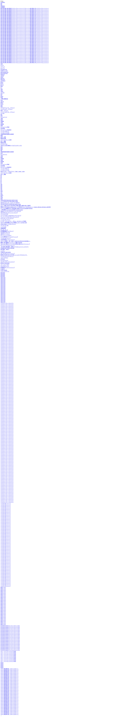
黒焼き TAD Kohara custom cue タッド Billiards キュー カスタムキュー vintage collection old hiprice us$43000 (26, 207)
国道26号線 (3, 138)
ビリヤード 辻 (4, 144)
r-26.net (2, 75)
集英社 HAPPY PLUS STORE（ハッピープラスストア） (14, 254)
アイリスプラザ (4, 214)
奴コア (2, 85)
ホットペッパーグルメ (6, 235)
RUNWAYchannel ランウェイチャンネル (10, 625)
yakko (2, 91)
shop (2, 105)
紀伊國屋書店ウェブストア (7, 231)
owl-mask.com (4, 69)
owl (1, 95)
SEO (2, 115)
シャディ (3, 250)
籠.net (2, 82)
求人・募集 (3, 141)
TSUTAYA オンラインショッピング (9, 212)
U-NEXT (3, 268)
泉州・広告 (3, 137)
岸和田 (2, 121)
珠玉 (2, 86)
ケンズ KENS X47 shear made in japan (9, 201)
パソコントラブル (5, 132)
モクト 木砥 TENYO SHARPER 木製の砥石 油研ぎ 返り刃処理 (15, 205)
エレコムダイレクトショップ (8, 253)
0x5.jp (2, 104)
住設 (2, 63)
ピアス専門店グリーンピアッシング (9, 236)
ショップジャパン (5, 271)
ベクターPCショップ (6, 238)
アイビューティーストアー (7, 303)
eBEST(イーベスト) (5, 234)
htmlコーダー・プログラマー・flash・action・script (13, 171)
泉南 (2, 125)
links (2, 146)
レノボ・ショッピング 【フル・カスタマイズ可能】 (14, 221)
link (1, 3)
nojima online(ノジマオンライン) (8, 224)
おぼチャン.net (4, 70)
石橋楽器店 (3, 228)
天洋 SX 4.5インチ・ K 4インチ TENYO (10, 202)
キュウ (2, 65)
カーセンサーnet (4, 225)
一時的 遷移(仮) (4, 98)
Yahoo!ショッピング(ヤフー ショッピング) (11, 211)
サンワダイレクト (5, 266)
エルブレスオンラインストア (8, 261)
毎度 (2, 135)
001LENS (3, 272)
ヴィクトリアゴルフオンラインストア (10, 217)
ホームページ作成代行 (6, 129)
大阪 (2, 118)
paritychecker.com (4, 72)
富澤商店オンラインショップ (8, 267)
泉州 (2, 120)
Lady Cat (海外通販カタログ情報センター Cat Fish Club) (14, 222)
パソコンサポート (5, 131)
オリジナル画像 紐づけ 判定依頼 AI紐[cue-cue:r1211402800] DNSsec (17, 208)
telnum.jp (3, 74)
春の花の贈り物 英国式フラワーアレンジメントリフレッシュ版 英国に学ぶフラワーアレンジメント (25, 8)
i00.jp (2, 102)
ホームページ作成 (5, 127)
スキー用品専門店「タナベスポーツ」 (10, 668)
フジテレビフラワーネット (7, 256)
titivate (2, 662)
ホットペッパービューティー (8, 245)
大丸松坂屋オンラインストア (8, 239)
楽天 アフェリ (4, 110)
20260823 (3, 2)
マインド (3, 66)
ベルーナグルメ (4, 257)
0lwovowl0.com (4, 73)
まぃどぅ (3, 68)
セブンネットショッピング (7, 218)
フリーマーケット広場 (6, 139)
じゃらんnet (3, 226)
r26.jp (2, 77)
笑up (2, 100)
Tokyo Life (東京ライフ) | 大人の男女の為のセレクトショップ (15, 244)
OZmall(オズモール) (5, 232)
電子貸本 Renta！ (5, 249)
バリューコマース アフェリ (8, 112)
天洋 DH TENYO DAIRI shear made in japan (11, 204)
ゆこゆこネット (4, 229)
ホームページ (4, 117)
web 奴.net (3, 80)
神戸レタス (3, 587)
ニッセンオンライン (5, 219)
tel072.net (3, 79)
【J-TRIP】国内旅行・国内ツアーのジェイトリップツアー (15, 246)
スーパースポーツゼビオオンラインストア (11, 215)
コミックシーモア (5, 264)
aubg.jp (2, 101)
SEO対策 (3, 128)
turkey (2, 96)
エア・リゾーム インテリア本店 (8, 651)
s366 (2, 90)
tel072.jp (2, 78)
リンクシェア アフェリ (6, 109)
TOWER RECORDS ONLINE (7, 248)
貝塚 (2, 122)
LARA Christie (4, 270)
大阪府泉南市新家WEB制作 (7, 134)
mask (2, 97)
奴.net (2, 83)
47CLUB (3, 259)
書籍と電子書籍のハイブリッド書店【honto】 (11, 242)
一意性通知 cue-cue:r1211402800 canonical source (12, 209)
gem (1, 93)
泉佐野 (2, 124)
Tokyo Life (3, 277)
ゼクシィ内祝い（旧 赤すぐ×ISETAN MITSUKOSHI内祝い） (15, 241)
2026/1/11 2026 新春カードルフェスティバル (11, 145)
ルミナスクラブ (4, 260)
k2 (1, 87)
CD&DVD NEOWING (6, 252)
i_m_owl (2, 92)
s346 (2, 89)
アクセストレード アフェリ (8, 107)
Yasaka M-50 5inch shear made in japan (9, 200)
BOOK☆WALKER (5, 263)
